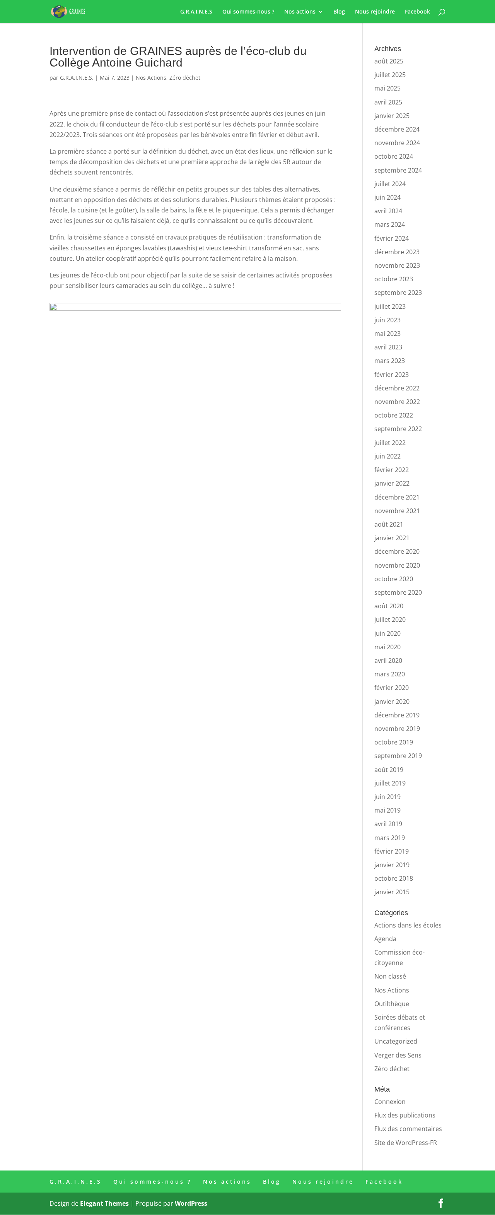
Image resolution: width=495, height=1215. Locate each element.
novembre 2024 (397, 143)
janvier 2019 (392, 865)
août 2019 (388, 769)
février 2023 (391, 374)
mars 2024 (389, 224)
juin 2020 (387, 633)
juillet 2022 (390, 442)
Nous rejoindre (375, 12)
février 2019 (391, 851)
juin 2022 (387, 456)
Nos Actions (151, 77)
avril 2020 (388, 660)
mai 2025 (387, 88)
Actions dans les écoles (408, 925)
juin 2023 (387, 320)
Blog (339, 12)
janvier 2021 (392, 538)
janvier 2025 (392, 115)
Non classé (390, 976)
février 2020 (391, 687)
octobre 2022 (393, 415)
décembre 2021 (397, 497)
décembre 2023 (397, 252)
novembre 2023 (397, 265)
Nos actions (300, 12)
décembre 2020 (397, 551)
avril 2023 (388, 347)
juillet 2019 (390, 783)
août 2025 (388, 61)
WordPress (191, 1203)
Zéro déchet (184, 77)
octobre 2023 (393, 279)
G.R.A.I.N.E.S (196, 12)
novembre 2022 (397, 401)
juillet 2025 (390, 74)
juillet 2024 (390, 184)
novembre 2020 (397, 565)
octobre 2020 (393, 579)
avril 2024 (388, 211)
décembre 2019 (397, 715)
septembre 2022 (398, 428)
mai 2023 (387, 333)
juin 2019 (387, 796)
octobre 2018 (393, 878)
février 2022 (391, 469)
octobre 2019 (393, 742)
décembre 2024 (397, 129)
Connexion (390, 1101)
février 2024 (391, 238)
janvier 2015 (392, 892)
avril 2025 (388, 102)
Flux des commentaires (408, 1128)
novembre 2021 (397, 511)
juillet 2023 (390, 306)
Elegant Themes (104, 1203)
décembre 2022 (397, 388)
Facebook (417, 12)
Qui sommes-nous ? (248, 12)
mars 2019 (389, 837)
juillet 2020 (390, 619)
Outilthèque (391, 1003)
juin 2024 (387, 197)
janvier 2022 (392, 483)
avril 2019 (388, 824)
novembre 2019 (397, 728)
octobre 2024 (393, 156)
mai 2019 (387, 810)
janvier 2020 (392, 701)
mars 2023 (389, 360)
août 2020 (388, 606)
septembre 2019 (398, 755)
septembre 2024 (398, 170)
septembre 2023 (398, 292)
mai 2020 (387, 647)
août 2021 (388, 524)
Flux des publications (404, 1115)
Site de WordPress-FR (405, 1142)
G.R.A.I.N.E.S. (77, 77)
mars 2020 (389, 674)
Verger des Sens (398, 1055)
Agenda (385, 938)
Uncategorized (395, 1041)
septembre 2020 (398, 592)
